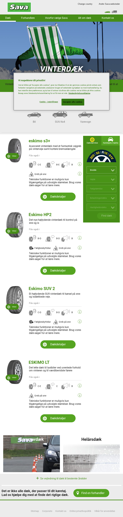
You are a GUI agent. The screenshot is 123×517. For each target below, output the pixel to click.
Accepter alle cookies (72, 102)
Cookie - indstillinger (49, 102)
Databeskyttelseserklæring (79, 93)
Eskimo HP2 (40, 214)
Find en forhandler (92, 493)
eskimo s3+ (39, 140)
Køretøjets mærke (110, 143)
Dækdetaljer (58, 196)
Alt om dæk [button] (84, 17)
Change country (85, 4)
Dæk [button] (8, 17)
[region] (61, 92)
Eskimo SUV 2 (42, 288)
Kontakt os (108, 17)
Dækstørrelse (92, 143)
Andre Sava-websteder (109, 4)
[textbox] (101, 170)
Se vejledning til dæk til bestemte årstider (63, 478)
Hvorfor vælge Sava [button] (56, 17)
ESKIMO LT (39, 362)
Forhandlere (28, 17)
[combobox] (101, 169)
